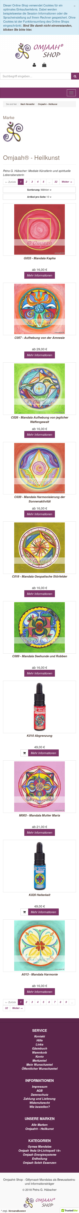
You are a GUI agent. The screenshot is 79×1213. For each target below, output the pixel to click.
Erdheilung (39, 1158)
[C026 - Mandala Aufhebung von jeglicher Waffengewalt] (39, 388)
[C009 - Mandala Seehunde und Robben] (39, 627)
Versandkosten (17, 1211)
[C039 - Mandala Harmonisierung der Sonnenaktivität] (39, 468)
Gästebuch (39, 1048)
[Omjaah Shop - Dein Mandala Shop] (39, 1202)
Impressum (39, 1086)
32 (55, 181)
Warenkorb (39, 1052)
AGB (39, 1090)
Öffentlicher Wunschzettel (40, 1068)
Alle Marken (39, 1125)
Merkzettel (39, 1060)
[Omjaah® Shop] (39, 51)
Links (39, 1044)
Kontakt (39, 1036)
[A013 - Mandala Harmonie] (39, 945)
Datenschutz (39, 1095)
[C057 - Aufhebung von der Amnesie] (39, 309)
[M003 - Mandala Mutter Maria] (39, 786)
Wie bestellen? (39, 1107)
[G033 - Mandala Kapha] (39, 229)
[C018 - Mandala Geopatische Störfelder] (39, 547)
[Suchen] (75, 76)
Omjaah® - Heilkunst (39, 1129)
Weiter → (67, 181)
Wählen (38, 190)
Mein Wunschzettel (39, 1064)
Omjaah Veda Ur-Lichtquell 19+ (39, 1150)
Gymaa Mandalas (39, 1146)
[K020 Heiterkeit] (39, 866)
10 (38, 197)
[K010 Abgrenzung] (39, 707)
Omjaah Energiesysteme (39, 1154)
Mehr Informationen (39, 275)
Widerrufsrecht (39, 1103)
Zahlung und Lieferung (39, 1099)
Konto (39, 1056)
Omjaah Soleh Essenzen (39, 1163)
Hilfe (39, 1040)
